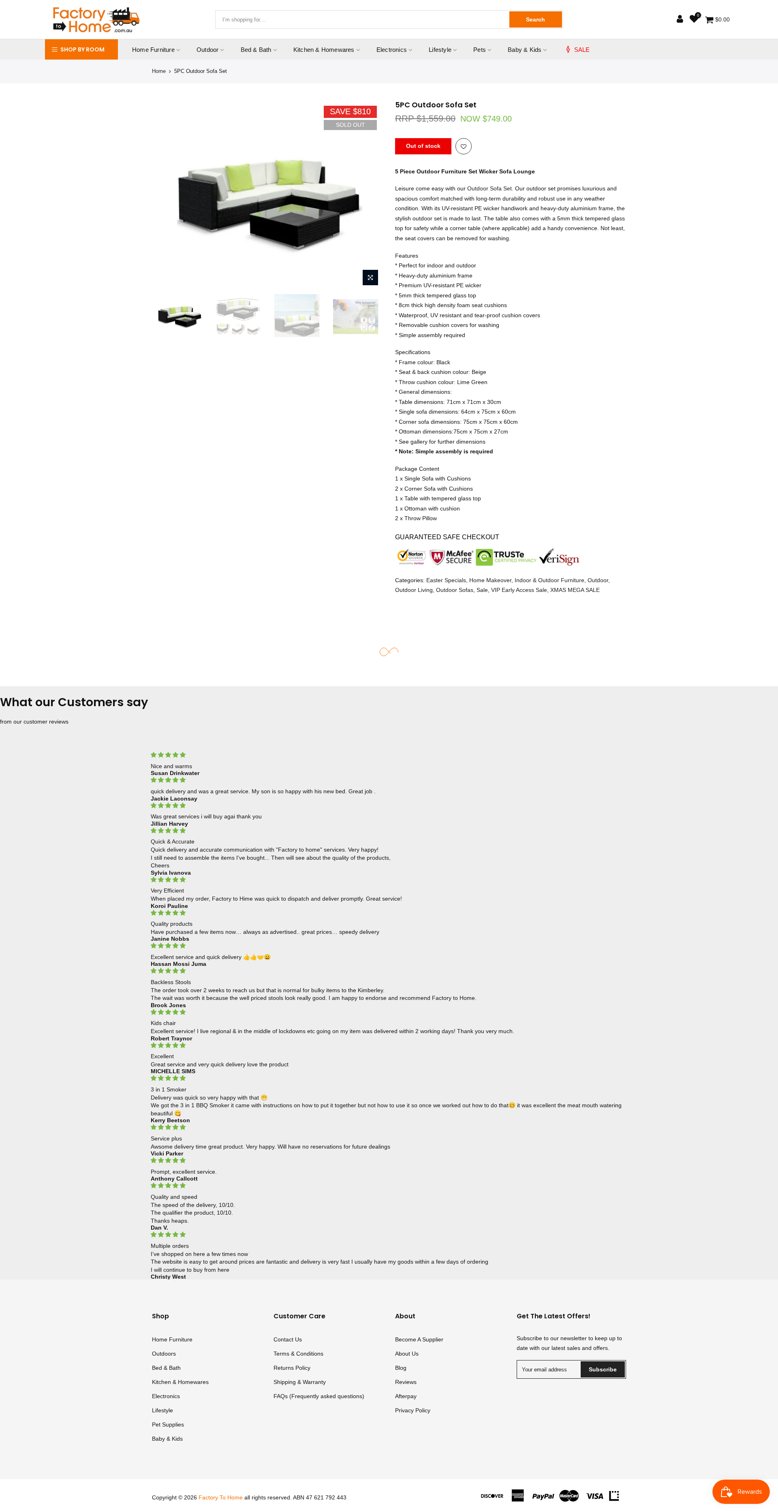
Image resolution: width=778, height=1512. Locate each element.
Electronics (391, 49)
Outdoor (207, 49)
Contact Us (288, 1339)
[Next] (368, 195)
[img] (389, 755)
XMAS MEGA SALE (575, 590)
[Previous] (166, 195)
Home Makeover (490, 580)
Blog (400, 1368)
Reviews (406, 1382)
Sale (482, 590)
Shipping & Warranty (300, 1382)
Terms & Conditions (298, 1353)
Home (159, 71)
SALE (582, 49)
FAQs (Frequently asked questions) (319, 1396)
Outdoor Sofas (454, 590)
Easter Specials (446, 580)
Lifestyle (440, 49)
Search (535, 19)
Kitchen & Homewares (324, 49)
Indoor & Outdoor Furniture (549, 580)
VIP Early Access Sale (519, 590)
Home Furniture (153, 49)
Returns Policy (292, 1368)
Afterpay (406, 1396)
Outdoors (164, 1353)
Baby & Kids (524, 49)
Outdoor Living (414, 590)
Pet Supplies (168, 1424)
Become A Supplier (419, 1339)
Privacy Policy (412, 1410)
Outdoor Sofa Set (489, 188)
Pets (479, 49)
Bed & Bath (256, 49)
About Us (407, 1353)
